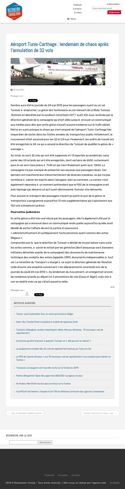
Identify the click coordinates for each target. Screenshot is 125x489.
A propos (77, 8)
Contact (78, 12)
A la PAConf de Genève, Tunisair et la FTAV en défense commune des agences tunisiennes (60, 391)
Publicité (77, 5)
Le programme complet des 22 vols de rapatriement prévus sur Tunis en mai (53, 349)
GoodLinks (115, 482)
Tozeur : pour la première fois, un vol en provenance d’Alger (44, 314)
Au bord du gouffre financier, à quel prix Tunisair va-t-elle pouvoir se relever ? (53, 341)
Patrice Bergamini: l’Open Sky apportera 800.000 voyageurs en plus (49, 376)
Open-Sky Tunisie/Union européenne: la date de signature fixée (47, 322)
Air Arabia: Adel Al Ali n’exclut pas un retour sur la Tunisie (43, 383)
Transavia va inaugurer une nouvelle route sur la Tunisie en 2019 (47, 368)
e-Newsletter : (114, 4)
